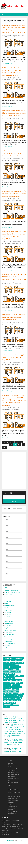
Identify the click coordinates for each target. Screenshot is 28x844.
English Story (7, 601)
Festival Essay (18, 680)
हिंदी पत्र (18, 700)
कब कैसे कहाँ (7, 645)
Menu (2, 14)
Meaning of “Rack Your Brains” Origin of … (14, 812)
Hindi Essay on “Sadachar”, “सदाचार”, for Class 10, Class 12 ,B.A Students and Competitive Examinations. (13, 317)
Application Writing (15, 667)
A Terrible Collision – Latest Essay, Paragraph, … (13, 808)
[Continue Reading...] (7, 63)
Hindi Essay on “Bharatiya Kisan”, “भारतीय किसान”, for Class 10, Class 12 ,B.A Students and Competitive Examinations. (14, 193)
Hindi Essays (6, 37)
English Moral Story (9, 673)
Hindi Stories (7, 614)
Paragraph (15, 691)
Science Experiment (9, 634)
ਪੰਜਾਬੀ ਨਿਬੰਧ (16, 704)
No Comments (17, 79)
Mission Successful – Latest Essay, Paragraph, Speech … (13, 802)
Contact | (14, 842)
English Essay (7, 671)
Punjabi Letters (8, 696)
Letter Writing (8, 619)
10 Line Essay (7, 660)
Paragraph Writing (9, 623)
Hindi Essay (19, 682)
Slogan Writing (8, 639)
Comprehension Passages (11, 590)
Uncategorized (8, 641)
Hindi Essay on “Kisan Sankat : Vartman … (13, 769)
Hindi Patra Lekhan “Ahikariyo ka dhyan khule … (13, 784)
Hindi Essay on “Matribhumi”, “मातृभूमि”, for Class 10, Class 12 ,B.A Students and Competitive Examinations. (14, 357)
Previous (5, 442)
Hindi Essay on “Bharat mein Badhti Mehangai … (14, 773)
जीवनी (5, 648)
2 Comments (16, 37)
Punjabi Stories (8, 632)
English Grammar (9, 596)
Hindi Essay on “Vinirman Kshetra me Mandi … (13, 764)
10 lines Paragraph (18, 662)
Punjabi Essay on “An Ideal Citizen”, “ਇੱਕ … (12, 824)
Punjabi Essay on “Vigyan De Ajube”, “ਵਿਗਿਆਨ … (11, 821)
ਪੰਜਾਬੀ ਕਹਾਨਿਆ (7, 704)
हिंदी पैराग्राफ (7, 702)
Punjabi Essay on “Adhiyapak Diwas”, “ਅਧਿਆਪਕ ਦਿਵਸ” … (11, 833)
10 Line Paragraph (18, 660)
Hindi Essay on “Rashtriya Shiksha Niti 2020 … (13, 778)
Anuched (6, 667)
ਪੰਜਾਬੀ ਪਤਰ (6, 707)
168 (23, 444)
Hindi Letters (7, 612)
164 (21, 442)
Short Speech (8, 636)
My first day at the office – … (14, 793)
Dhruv (6, 731)
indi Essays (15, 689)
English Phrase (8, 599)
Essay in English (8, 680)
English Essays (8, 594)
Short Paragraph (18, 696)
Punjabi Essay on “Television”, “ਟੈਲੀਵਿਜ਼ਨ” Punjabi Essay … (12, 829)
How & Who (7, 616)
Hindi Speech (17, 687)
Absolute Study (9, 840)
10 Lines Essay (8, 662)
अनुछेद (20, 698)
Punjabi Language (9, 628)
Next (4, 447)
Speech (15, 698)
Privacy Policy (8, 842)
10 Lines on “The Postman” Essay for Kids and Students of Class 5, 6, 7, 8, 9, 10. (13, 750)
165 (11, 444)
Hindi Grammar (8, 610)
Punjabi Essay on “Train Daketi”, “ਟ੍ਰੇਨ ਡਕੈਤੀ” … (13, 826)
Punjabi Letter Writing (10, 630)
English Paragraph (9, 676)
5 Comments (16, 364)
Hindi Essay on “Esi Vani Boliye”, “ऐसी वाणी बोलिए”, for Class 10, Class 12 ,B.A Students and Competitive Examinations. (14, 113)
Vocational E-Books (9, 643)
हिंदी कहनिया (6, 700)
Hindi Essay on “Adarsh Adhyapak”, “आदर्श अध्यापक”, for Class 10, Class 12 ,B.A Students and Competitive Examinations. (14, 277)
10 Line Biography (18, 658)
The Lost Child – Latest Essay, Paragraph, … (14, 797)
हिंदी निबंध (13, 700)
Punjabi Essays (8, 625)
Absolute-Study (7, 35)
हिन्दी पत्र (13, 702)
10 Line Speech (8, 664)
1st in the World (8, 658)
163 (17, 442)
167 (19, 444)
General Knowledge (9, 605)
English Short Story (9, 678)
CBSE (5, 588)
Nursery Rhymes (8, 621)
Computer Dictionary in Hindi (12, 592)
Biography (6, 669)
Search (14, 501)
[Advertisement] (14, 471)
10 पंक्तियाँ (16, 664)
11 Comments (16, 409)
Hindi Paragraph (8, 687)
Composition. (14, 669)
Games (6, 603)
